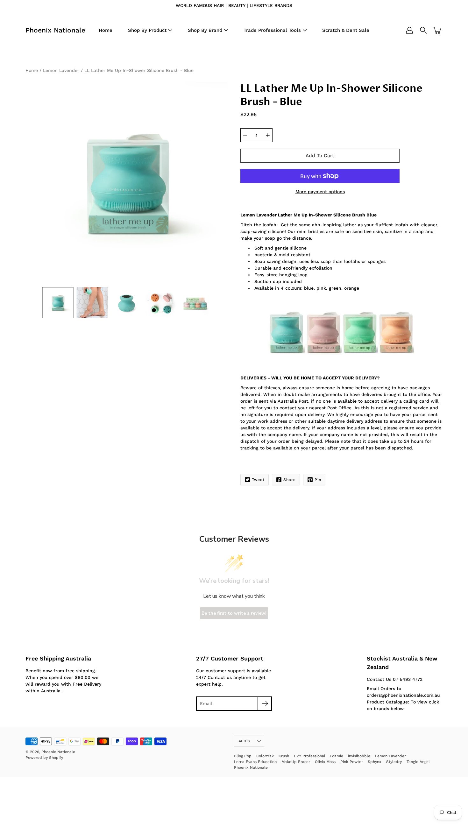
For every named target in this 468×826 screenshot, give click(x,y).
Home (105, 30)
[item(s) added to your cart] (437, 30)
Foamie (336, 756)
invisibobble (359, 756)
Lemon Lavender (61, 70)
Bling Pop (243, 756)
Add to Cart (320, 156)
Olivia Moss (325, 761)
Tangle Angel (418, 761)
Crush (284, 756)
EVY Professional (309, 756)
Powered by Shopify (44, 757)
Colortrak (265, 756)
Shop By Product (147, 30)
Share (289, 479)
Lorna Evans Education (255, 761)
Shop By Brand (205, 30)
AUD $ (244, 741)
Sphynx (374, 761)
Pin (318, 479)
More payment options (320, 191)
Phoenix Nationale (55, 30)
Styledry (394, 761)
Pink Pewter (351, 761)
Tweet (258, 479)
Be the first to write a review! (234, 613)
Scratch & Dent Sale (345, 30)
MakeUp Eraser (295, 761)
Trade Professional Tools (272, 30)
